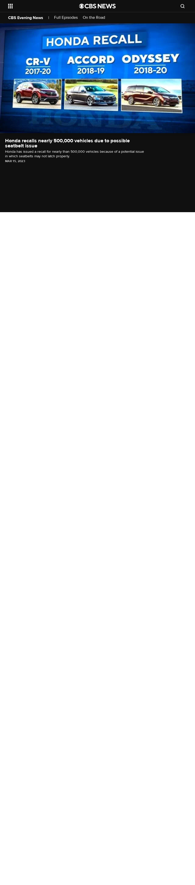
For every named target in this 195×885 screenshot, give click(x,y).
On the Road (94, 17)
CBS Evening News (25, 17)
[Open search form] (182, 6)
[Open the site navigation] (38, 6)
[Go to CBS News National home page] (97, 6)
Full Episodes (66, 17)
